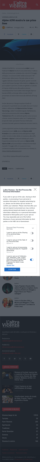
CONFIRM (12, 269)
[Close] (36, 190)
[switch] (31, 233)
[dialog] (20, 231)
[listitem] (20, 228)
